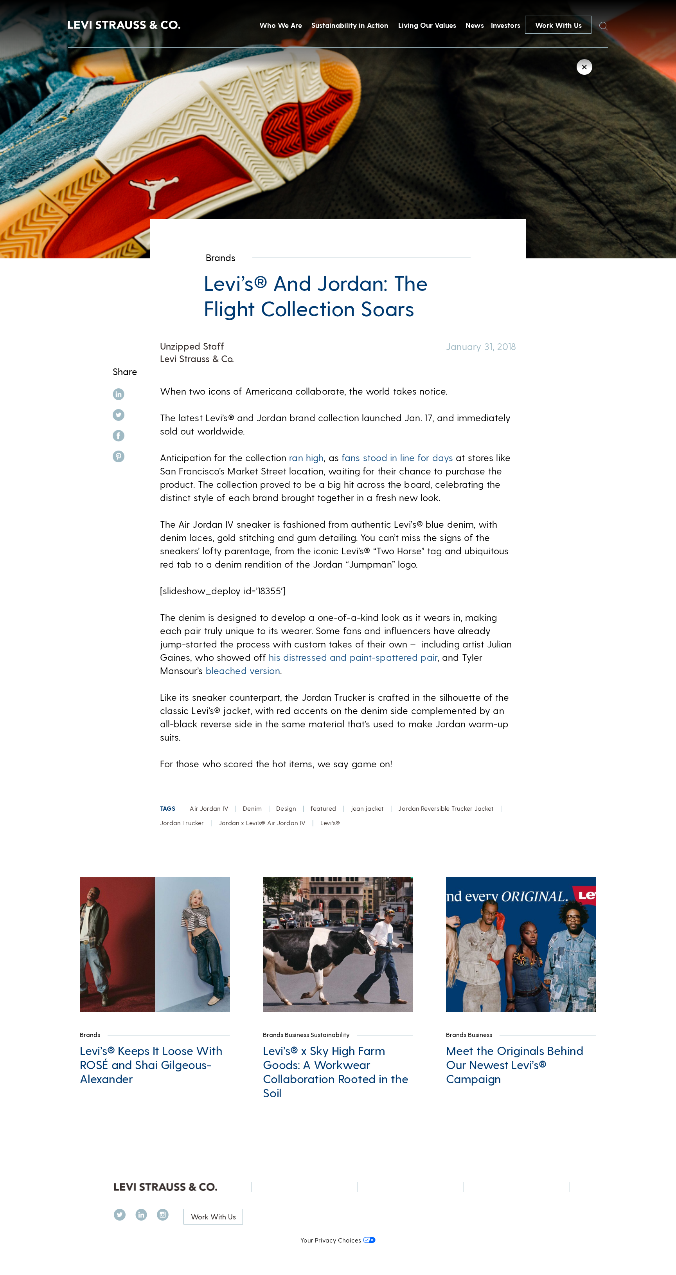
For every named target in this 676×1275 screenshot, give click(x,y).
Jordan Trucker (182, 822)
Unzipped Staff (192, 346)
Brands (221, 257)
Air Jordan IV (209, 808)
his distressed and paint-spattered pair (353, 657)
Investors (505, 25)
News (475, 25)
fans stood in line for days (397, 457)
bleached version (243, 670)
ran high (306, 457)
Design (286, 808)
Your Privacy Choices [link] (330, 1240)
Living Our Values (427, 25)
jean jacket (367, 808)
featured (323, 808)
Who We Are (280, 25)
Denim (252, 808)
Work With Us (558, 25)
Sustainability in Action (349, 25)
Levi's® (330, 822)
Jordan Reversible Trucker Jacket (446, 808)
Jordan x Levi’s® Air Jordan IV (262, 822)
